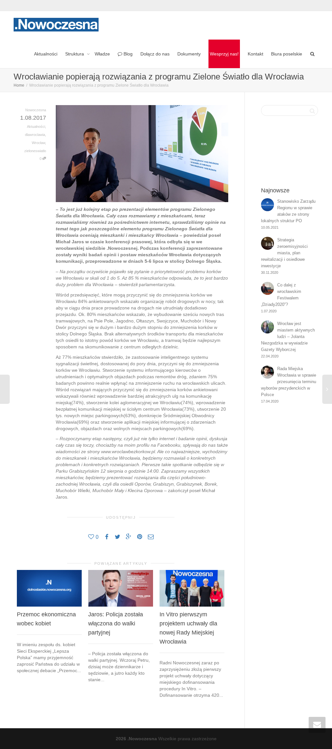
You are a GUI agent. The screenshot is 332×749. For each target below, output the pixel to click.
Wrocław (38, 143)
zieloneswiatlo (35, 151)
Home (19, 85)
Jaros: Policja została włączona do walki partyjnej (115, 623)
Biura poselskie (286, 53)
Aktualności (45, 53)
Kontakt (255, 53)
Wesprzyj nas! (224, 53)
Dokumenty (189, 53)
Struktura (75, 53)
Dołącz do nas (155, 53)
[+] (49, 588)
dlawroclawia (35, 135)
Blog (127, 53)
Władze (102, 53)
